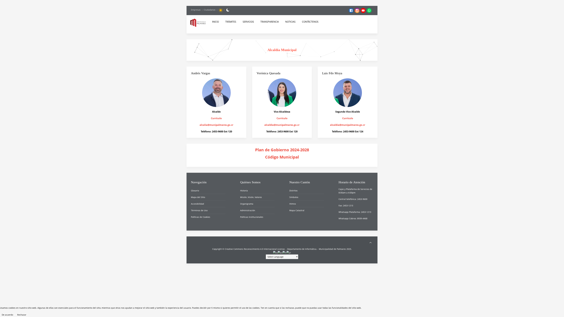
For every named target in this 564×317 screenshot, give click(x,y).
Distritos (293, 190)
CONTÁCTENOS (310, 21)
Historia (244, 190)
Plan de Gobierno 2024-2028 (282, 149)
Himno (292, 203)
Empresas (196, 9)
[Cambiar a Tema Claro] (221, 10)
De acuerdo (7, 314)
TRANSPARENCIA (269, 21)
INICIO (215, 21)
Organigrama (246, 203)
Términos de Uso (199, 210)
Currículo (216, 118)
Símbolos (293, 197)
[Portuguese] (289, 252)
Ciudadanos (209, 9)
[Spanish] (275, 252)
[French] (285, 252)
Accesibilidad (197, 203)
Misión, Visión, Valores (251, 197)
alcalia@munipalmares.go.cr (216, 125)
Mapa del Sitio (198, 197)
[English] (280, 252)
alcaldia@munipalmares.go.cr (281, 125)
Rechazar (21, 314)
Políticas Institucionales (251, 217)
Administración (247, 210)
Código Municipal (282, 157)
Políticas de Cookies (200, 217)
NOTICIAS (290, 21)
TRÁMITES (230, 21)
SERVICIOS (248, 21)
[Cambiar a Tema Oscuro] (227, 10)
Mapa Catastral (296, 210)
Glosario (195, 190)
